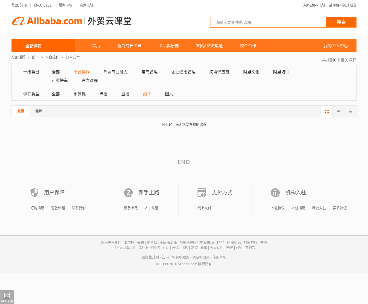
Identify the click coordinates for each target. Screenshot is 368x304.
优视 (184, 248)
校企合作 (248, 45)
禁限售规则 (150, 257)
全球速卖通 (168, 243)
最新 (20, 111)
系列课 (80, 94)
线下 (36, 57)
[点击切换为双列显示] (326, 111)
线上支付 (204, 208)
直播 (125, 94)
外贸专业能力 (115, 71)
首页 (96, 45)
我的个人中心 (336, 45)
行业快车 (60, 80)
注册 (23, 5)
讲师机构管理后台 (342, 5)
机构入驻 (295, 192)
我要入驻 (319, 208)
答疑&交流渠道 (209, 45)
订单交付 (73, 57)
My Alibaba (42, 5)
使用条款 (219, 257)
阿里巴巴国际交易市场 (196, 243)
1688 (220, 243)
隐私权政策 (201, 257)
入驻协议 (278, 208)
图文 (169, 94)
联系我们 (79, 208)
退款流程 (58, 208)
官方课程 (90, 80)
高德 (175, 248)
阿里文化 (251, 71)
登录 (15, 5)
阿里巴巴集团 (111, 243)
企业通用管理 (183, 71)
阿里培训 (281, 71)
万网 (165, 248)
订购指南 (37, 208)
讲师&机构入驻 (313, 5)
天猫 (140, 243)
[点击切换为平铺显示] (338, 111)
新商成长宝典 (129, 45)
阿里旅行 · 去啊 (255, 243)
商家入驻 (86, 5)
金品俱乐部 (169, 45)
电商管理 (149, 71)
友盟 (194, 248)
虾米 (203, 248)
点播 (103, 94)
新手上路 (149, 192)
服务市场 (65, 5)
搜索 (341, 22)
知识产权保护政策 (175, 257)
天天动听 (217, 248)
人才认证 (151, 208)
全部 (56, 71)
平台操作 (52, 57)
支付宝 (250, 248)
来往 (229, 248)
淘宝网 (129, 243)
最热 (38, 111)
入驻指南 (298, 208)
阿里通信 (153, 248)
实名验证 (340, 208)
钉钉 (239, 248)
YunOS (138, 248)
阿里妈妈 (234, 243)
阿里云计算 (121, 248)
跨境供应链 (219, 71)
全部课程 (18, 57)
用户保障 (54, 192)
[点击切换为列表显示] (350, 111)
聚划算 (152, 243)
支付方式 (222, 192)
